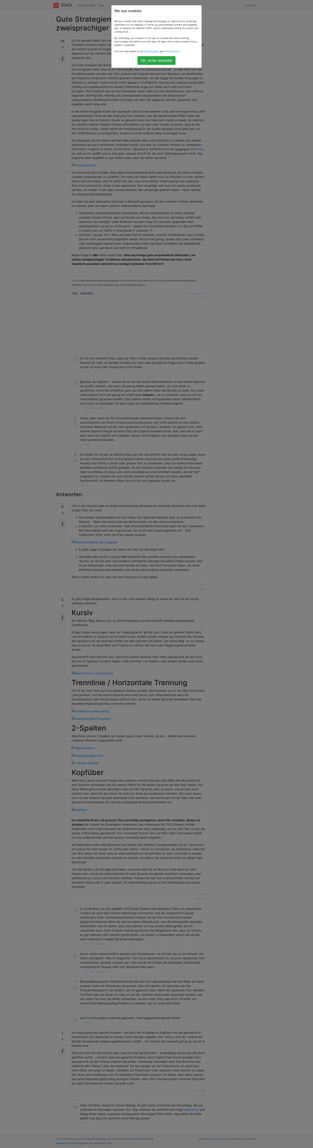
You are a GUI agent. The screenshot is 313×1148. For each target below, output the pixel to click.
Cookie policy (151, 51)
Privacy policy (172, 51)
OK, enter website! (156, 60)
